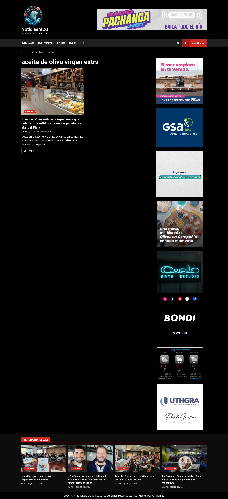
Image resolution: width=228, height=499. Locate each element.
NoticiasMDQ (34, 29)
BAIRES (61, 43)
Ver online (198, 43)
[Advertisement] (152, 19)
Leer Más (29, 150)
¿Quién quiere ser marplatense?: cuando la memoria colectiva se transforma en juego (90, 458)
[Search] (178, 43)
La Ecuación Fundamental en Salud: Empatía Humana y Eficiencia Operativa (184, 458)
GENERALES (27, 43)
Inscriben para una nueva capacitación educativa (43, 458)
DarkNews (140, 495)
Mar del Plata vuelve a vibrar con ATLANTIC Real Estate (137, 458)
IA (83, 43)
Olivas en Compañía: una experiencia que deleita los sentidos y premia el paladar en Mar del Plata (52, 91)
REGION (73, 43)
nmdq (24, 131)
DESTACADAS (45, 43)
